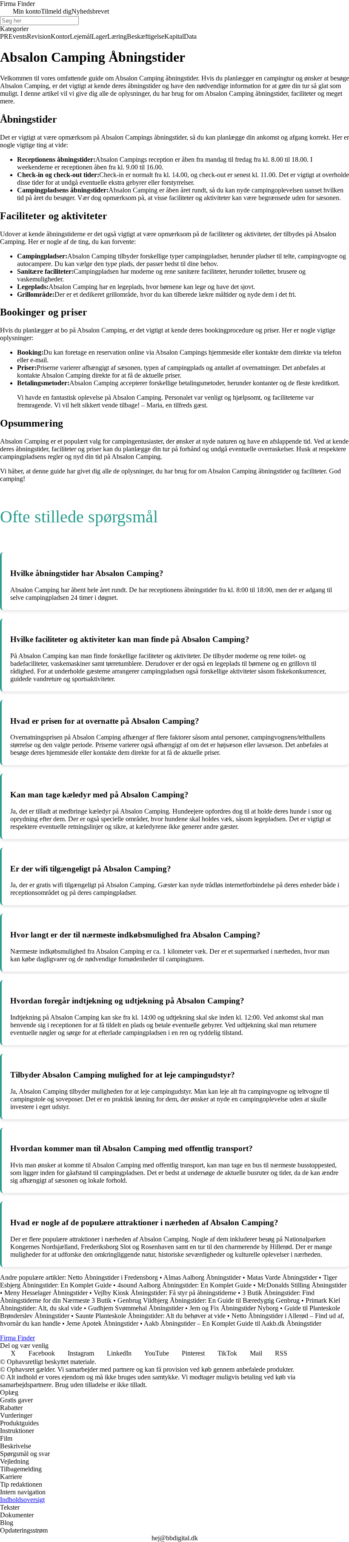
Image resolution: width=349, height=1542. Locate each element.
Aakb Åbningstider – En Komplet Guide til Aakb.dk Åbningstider (232, 1323)
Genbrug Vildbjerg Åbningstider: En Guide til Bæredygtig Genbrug (208, 1300)
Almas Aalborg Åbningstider (202, 1277)
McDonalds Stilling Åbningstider (301, 1285)
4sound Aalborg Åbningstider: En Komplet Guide (184, 1285)
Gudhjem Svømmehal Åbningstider (135, 1308)
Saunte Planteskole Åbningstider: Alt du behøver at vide (150, 1315)
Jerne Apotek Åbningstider (102, 1323)
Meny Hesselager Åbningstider (46, 1292)
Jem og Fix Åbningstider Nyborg (233, 1308)
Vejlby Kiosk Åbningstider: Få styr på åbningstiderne (165, 1292)
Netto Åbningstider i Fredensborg (113, 1277)
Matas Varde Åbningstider (282, 1277)
